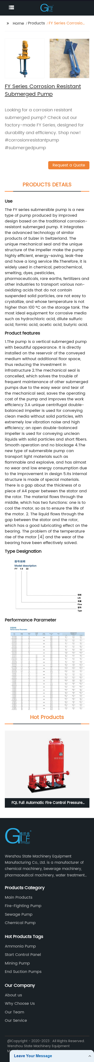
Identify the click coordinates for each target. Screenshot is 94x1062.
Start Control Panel (23, 955)
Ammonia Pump (20, 946)
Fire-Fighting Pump (23, 906)
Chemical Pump (20, 923)
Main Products (18, 897)
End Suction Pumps (23, 972)
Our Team (14, 1012)
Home (18, 23)
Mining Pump (17, 963)
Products (36, 23)
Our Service (16, 1020)
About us (13, 995)
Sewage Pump (19, 914)
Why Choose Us (20, 1003)
